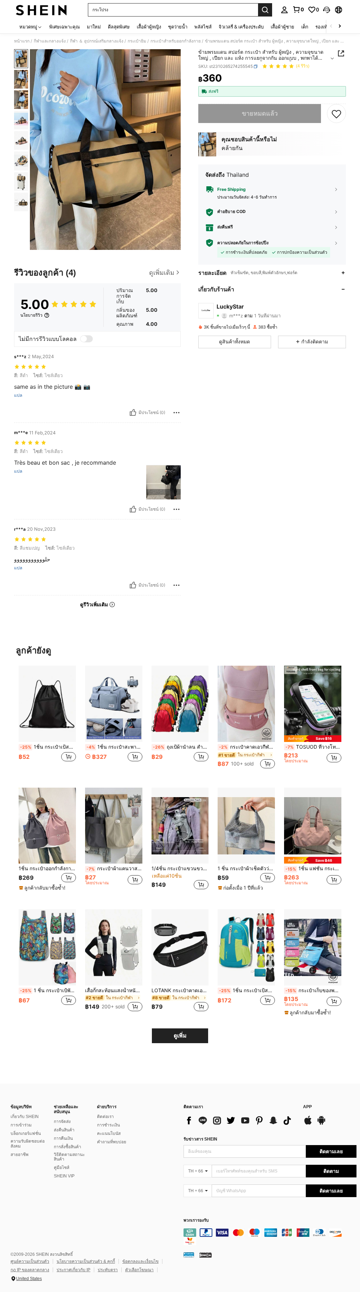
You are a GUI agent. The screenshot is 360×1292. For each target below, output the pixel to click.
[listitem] (47, 721)
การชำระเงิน (108, 1125)
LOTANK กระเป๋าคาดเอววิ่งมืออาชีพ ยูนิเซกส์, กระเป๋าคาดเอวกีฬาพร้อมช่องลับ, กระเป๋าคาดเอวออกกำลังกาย (180, 990)
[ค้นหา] (265, 10)
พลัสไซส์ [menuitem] (203, 27)
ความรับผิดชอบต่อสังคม (28, 1144)
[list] (240, 1120)
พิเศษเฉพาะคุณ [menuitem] (64, 27)
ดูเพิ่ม (180, 1036)
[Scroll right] (339, 26)
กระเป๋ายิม (137, 41)
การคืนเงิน (63, 1138)
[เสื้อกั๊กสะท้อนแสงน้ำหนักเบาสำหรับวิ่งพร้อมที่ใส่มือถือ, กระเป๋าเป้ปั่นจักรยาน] (113, 947)
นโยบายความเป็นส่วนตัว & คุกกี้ (86, 1261)
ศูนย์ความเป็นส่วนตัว (30, 1261)
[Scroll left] (331, 26)
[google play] (321, 1123)
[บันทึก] (336, 113)
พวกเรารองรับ (196, 1220)
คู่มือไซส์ (61, 1167)
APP (307, 1107)
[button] (326, 10)
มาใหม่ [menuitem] (94, 27)
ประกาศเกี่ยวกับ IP (73, 1269)
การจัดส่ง (62, 1121)
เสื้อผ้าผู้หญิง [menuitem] (149, 27)
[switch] (86, 338)
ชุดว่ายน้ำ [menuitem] (177, 27)
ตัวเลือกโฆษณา (139, 1269)
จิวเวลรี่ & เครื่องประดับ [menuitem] (241, 27)
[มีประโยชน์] (133, 412)
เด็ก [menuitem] (304, 27)
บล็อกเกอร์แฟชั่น (26, 1133)
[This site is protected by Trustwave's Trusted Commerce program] (189, 1254)
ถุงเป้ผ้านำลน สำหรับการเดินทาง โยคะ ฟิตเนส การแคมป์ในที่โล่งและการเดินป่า (181, 747)
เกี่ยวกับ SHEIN (25, 1116)
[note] (312, 738)
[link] (298, 9)
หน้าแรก (22, 41)
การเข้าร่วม (21, 1125)
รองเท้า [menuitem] (322, 27)
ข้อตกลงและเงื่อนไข (140, 1261)
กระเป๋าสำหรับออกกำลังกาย (175, 41)
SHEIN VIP (64, 1176)
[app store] (308, 1123)
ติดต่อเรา (105, 1116)
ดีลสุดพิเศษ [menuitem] (119, 27)
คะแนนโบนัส (109, 1133)
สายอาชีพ (19, 1154)
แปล (18, 395)
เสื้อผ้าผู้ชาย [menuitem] (282, 27)
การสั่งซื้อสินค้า (67, 1146)
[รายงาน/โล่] (176, 412)
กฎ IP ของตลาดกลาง (30, 1269)
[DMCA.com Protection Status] (205, 1254)
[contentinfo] (270, 1236)
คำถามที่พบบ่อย (111, 1141)
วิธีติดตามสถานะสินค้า (69, 1157)
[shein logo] (41, 10)
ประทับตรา (108, 1269)
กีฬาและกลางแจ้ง (50, 41)
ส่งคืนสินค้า (64, 1130)
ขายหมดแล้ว (260, 113)
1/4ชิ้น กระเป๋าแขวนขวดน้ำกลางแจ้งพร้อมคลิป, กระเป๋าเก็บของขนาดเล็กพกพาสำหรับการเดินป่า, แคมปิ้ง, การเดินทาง (180, 868)
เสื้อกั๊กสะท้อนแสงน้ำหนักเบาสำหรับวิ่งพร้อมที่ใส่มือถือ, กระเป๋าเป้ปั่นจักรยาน (113, 990)
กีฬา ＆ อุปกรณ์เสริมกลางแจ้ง (96, 41)
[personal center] (284, 10)
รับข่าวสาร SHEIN (200, 1139)
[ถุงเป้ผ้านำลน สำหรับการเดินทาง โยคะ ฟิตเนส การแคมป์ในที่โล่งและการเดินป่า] (180, 704)
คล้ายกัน (232, 148)
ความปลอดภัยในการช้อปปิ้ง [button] (243, 242)
